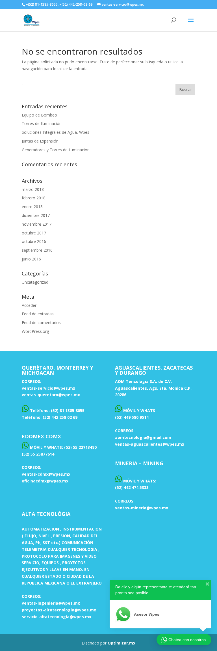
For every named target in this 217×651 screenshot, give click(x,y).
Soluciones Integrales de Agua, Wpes (55, 132)
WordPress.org (35, 331)
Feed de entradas (38, 313)
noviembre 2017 (36, 224)
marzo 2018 (33, 189)
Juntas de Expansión (40, 141)
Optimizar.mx (121, 643)
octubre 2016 (34, 241)
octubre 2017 (34, 233)
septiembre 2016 (37, 250)
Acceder (29, 305)
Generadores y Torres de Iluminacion (56, 149)
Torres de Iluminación (42, 123)
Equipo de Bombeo (39, 115)
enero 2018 (32, 206)
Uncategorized (35, 282)
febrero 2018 (33, 198)
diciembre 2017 (36, 215)
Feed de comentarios (41, 322)
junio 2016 (31, 259)
